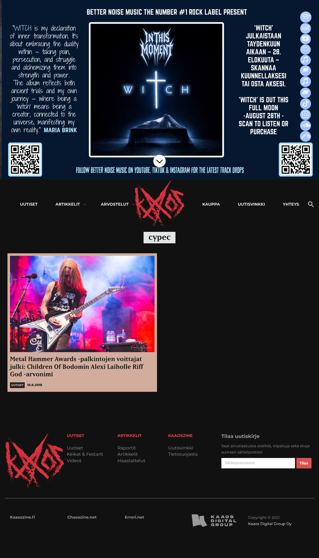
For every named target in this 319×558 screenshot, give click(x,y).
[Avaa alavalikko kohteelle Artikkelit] (85, 204)
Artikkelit (127, 454)
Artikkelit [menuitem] (68, 204)
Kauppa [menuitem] (211, 204)
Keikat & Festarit (85, 454)
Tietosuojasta (183, 454)
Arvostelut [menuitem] (115, 204)
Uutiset (75, 448)
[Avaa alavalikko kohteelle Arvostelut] (133, 204)
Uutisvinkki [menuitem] (251, 204)
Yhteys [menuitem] (291, 204)
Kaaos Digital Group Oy (269, 523)
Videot (74, 460)
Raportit (126, 448)
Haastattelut (131, 460)
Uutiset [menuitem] (29, 204)
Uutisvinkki (180, 448)
